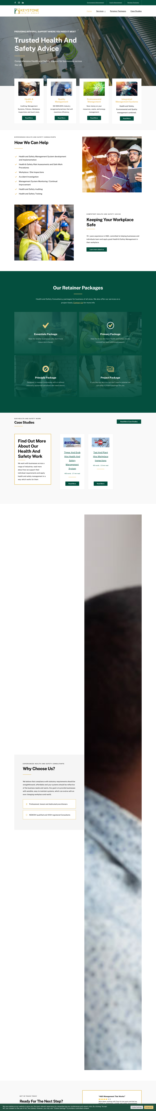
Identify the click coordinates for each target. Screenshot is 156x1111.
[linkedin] (23, 3)
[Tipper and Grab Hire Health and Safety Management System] (72, 442)
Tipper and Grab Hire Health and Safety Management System (72, 460)
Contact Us (78, 303)
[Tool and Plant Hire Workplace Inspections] (100, 442)
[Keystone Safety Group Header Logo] (26, 9)
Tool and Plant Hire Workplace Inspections (100, 456)
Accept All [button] (148, 1107)
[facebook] (15, 3)
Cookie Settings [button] (137, 1107)
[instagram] (19, 3)
